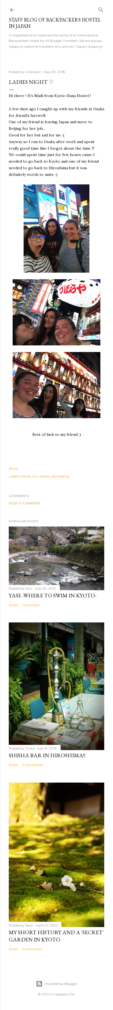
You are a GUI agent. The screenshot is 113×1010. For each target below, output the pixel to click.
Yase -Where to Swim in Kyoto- (52, 595)
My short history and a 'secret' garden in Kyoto (56, 936)
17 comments (32, 765)
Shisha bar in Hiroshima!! (47, 755)
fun (35, 476)
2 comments (32, 949)
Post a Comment (24, 503)
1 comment (31, 605)
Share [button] (13, 468)
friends (25, 476)
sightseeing (60, 476)
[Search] (101, 8)
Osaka (44, 476)
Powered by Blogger (61, 984)
